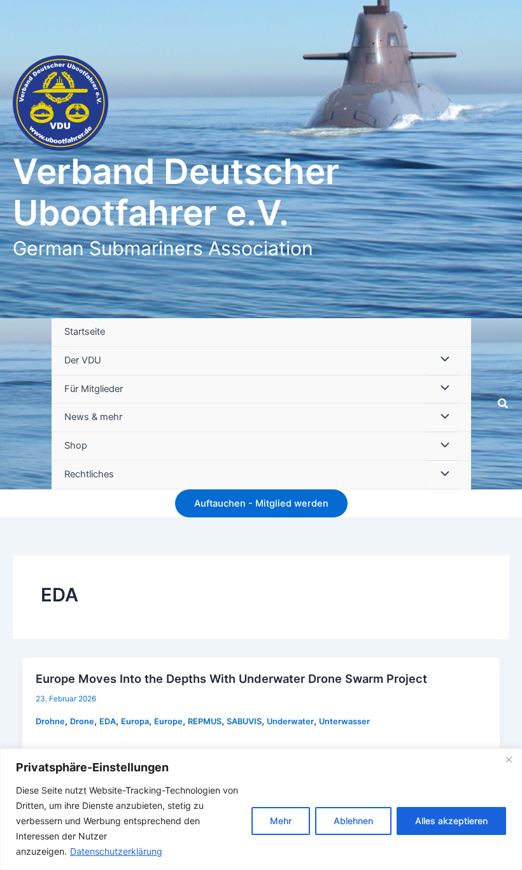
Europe (168, 721)
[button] (503, 404)
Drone (82, 721)
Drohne (50, 721)
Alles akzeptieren (451, 820)
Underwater (290, 721)
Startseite (84, 331)
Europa (135, 721)
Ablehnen (353, 820)
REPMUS (205, 721)
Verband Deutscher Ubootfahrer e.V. (176, 192)
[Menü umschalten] (442, 361)
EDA (107, 721)
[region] (261, 809)
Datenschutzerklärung (116, 851)
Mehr (281, 820)
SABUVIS (244, 721)
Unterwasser (344, 721)
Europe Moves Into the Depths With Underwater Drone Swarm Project (231, 678)
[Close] (508, 759)
